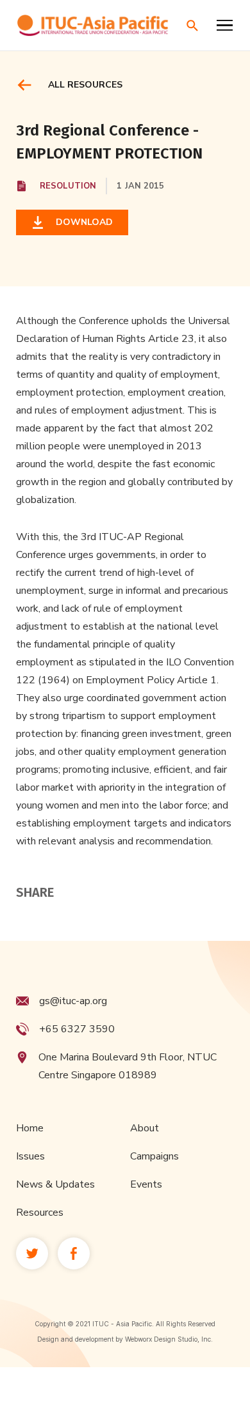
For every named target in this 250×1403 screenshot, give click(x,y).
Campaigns (154, 1156)
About (144, 1128)
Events (146, 1184)
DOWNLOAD (82, 222)
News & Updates (55, 1184)
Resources (39, 1212)
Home (30, 1128)
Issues (30, 1156)
